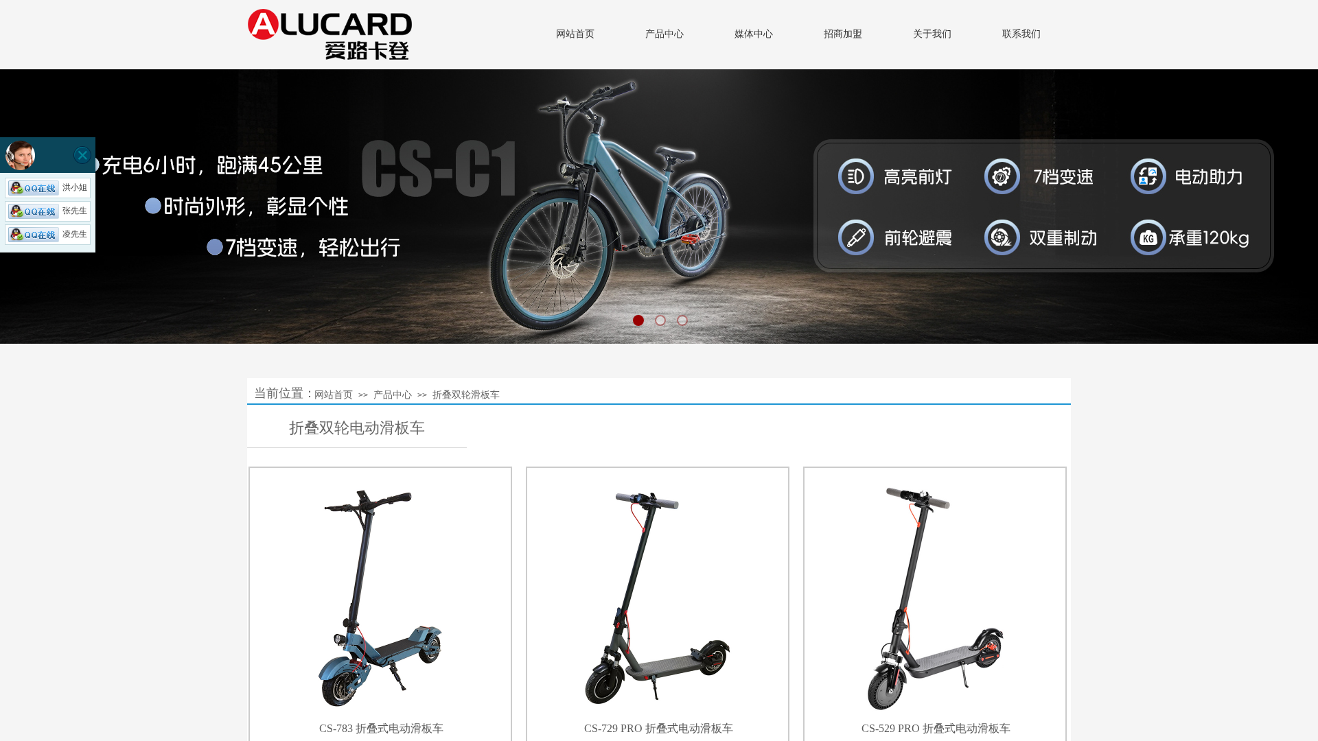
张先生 (74, 210)
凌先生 (74, 234)
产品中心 (664, 34)
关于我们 (932, 34)
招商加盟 (843, 34)
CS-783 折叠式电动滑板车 (381, 728)
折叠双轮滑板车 (466, 394)
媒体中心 (754, 34)
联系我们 (1021, 34)
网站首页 (575, 34)
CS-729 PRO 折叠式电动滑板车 (658, 728)
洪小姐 (74, 187)
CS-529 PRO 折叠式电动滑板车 (936, 728)
